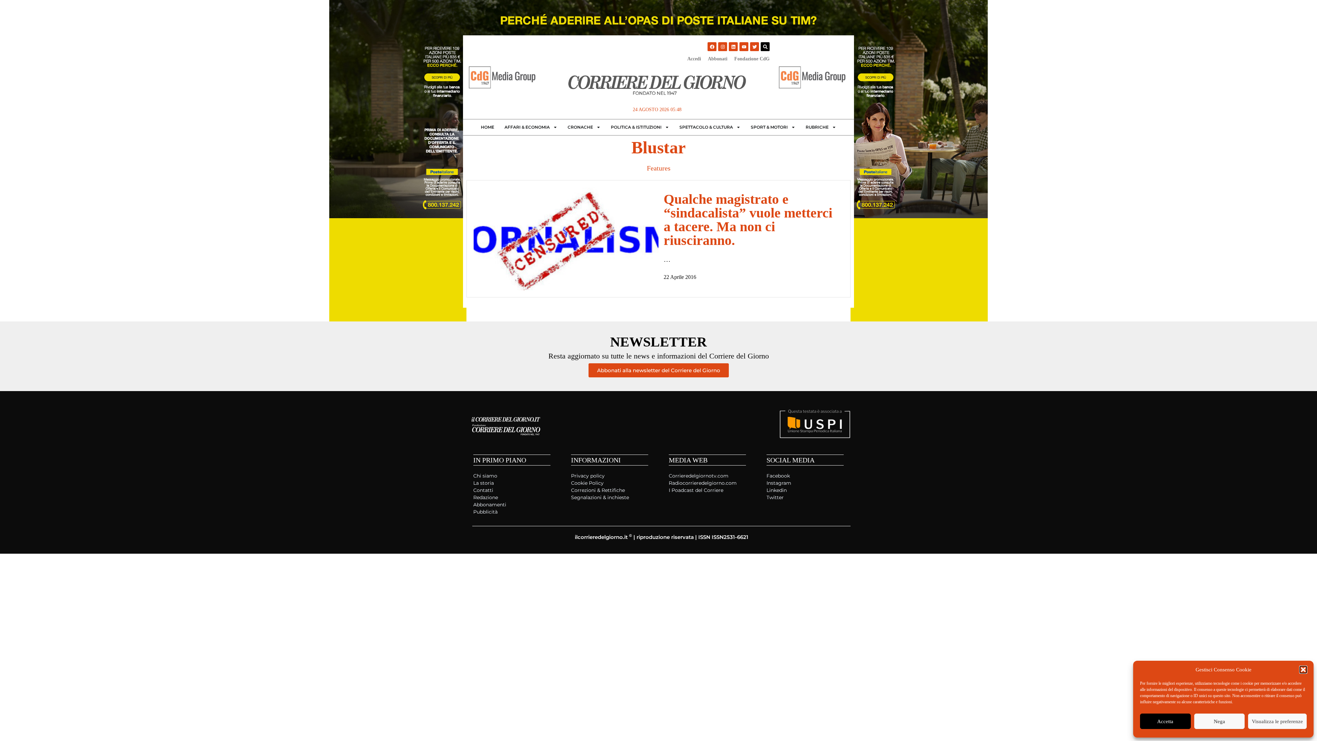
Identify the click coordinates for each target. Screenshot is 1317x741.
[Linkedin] (733, 46)
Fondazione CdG (752, 58)
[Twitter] (754, 46)
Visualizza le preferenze (1277, 721)
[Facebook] (712, 46)
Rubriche (817, 127)
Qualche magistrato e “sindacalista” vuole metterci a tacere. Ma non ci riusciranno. (748, 219)
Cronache (580, 127)
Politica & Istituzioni (636, 127)
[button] (1303, 669)
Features (659, 168)
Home (487, 127)
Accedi (694, 58)
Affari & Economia (527, 127)
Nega (1219, 721)
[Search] (765, 46)
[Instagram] (722, 46)
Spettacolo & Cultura (706, 127)
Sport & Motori (769, 127)
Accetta (1165, 721)
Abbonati (717, 58)
